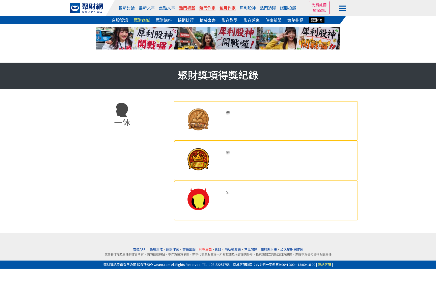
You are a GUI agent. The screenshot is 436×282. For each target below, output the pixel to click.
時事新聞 (273, 20)
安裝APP (139, 249)
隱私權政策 (233, 249)
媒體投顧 (288, 8)
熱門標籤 (187, 8)
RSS (218, 249)
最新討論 (127, 8)
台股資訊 (120, 20)
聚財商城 (142, 20)
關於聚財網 (269, 249)
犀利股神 (248, 8)
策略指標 (295, 20)
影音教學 (230, 20)
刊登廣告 (205, 249)
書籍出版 (189, 249)
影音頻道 (251, 20)
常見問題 (250, 249)
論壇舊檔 (156, 249)
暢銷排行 (186, 20)
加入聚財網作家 (291, 249)
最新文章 (147, 8)
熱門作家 (207, 8)
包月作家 (228, 8)
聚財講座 (164, 20)
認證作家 (172, 249)
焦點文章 (167, 8)
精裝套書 (208, 20)
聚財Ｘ (317, 20)
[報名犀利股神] (218, 37)
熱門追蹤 (268, 8)
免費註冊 (319, 4)
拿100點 (319, 10)
